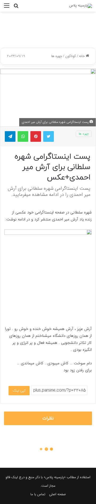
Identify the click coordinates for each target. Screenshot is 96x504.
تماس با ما (37, 494)
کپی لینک (19, 390)
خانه (82, 56)
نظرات (48, 418)
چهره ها (56, 56)
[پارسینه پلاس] (80, 6)
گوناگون (70, 56)
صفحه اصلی (57, 494)
